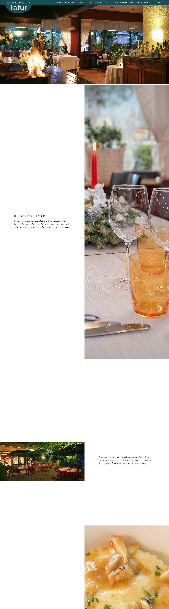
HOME (59, 2)
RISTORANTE (81, 2)
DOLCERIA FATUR (142, 2)
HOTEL (109, 2)
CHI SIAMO (69, 2)
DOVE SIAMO (157, 2)
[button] (88, 222)
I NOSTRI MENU (95, 2)
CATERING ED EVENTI (123, 2)
